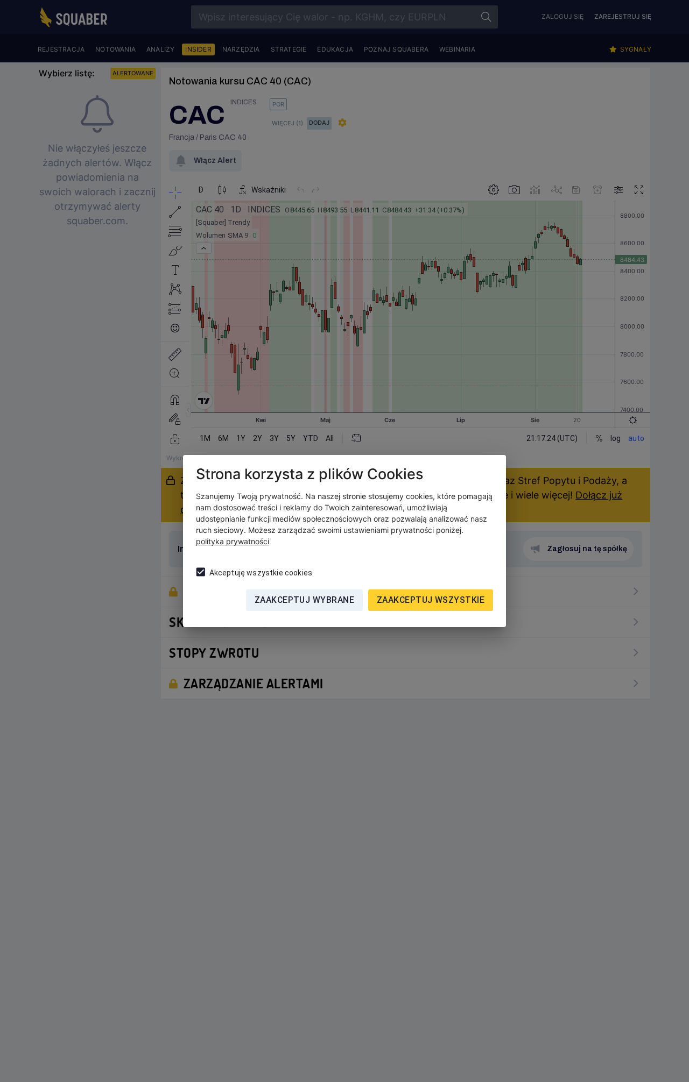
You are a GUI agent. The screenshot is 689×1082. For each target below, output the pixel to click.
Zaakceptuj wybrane (304, 600)
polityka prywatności (232, 541)
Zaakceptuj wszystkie (430, 600)
